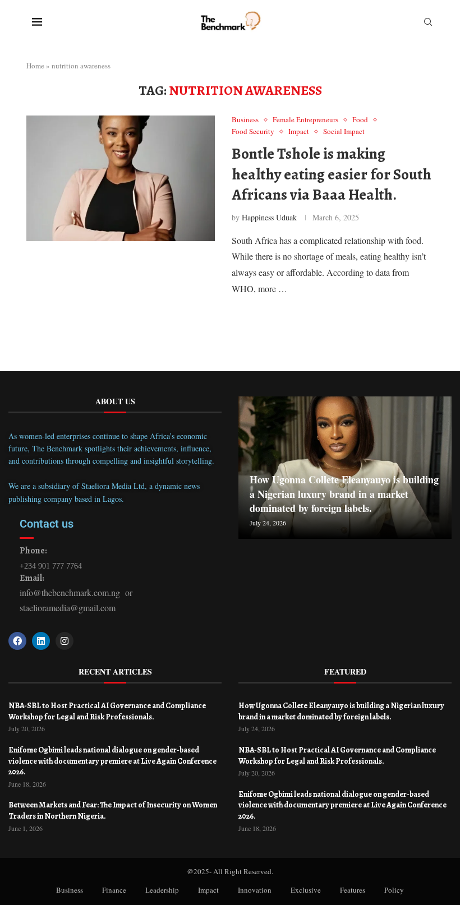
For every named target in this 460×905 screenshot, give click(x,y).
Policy (394, 890)
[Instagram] (64, 641)
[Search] (428, 23)
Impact (208, 890)
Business (69, 890)
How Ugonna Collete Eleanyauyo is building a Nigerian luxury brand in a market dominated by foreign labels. (344, 493)
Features (352, 890)
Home (35, 66)
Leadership (162, 890)
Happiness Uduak (269, 217)
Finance (114, 890)
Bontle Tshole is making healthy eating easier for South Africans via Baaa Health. (331, 174)
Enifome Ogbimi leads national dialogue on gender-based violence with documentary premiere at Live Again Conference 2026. (112, 761)
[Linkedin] (41, 641)
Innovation (255, 890)
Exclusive (306, 890)
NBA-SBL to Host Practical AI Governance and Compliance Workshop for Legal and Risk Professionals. (107, 711)
